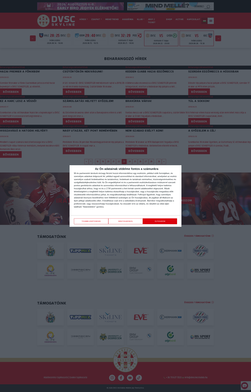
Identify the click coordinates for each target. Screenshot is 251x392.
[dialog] (125, 196)
